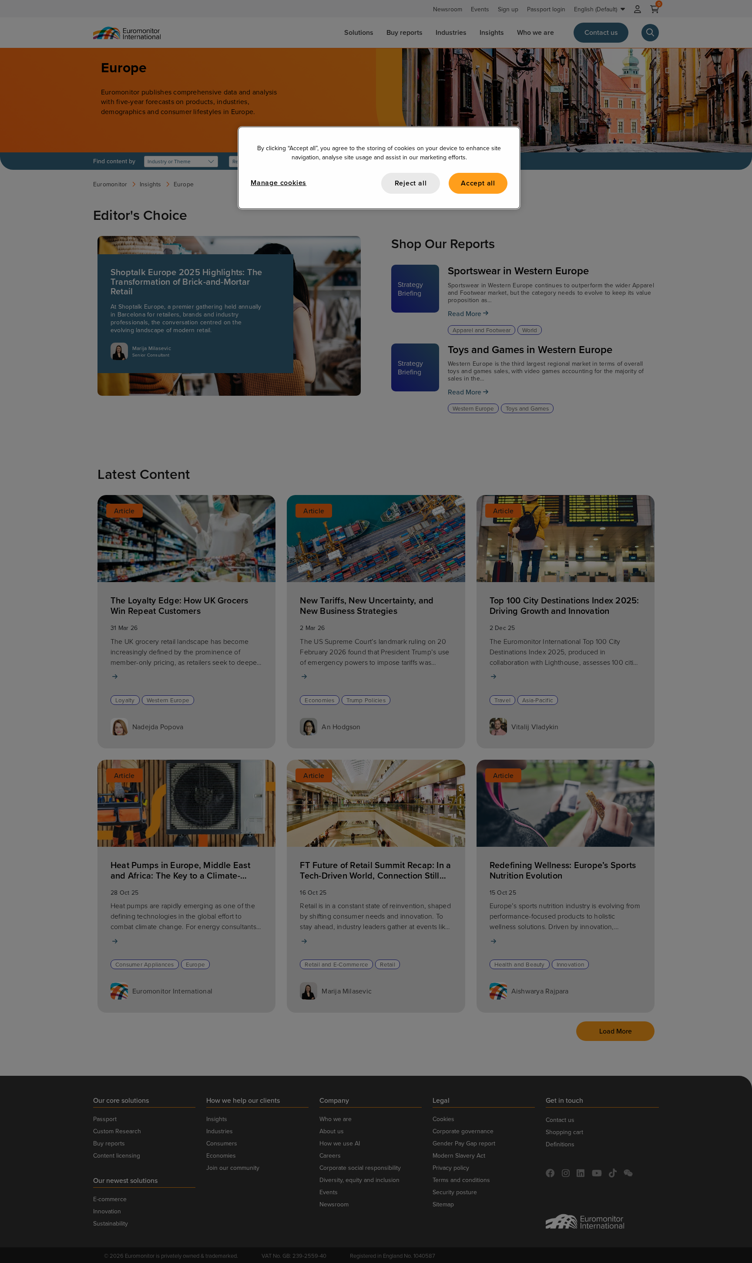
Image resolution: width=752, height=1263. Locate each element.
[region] (379, 167)
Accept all (478, 183)
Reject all (411, 183)
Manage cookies (278, 183)
